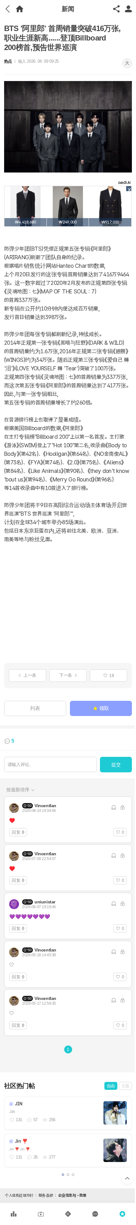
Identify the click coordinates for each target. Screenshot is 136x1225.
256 (52, 1119)
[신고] (113, 807)
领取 (104, 708)
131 (19, 1119)
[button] (63, 1174)
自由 (111, 1086)
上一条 (29, 675)
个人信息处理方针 (19, 1195)
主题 (125, 1086)
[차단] (122, 807)
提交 (116, 764)
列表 (35, 708)
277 (52, 1157)
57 (36, 1119)
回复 (18, 832)
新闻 (68, 8)
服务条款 (46, 1195)
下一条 (65, 675)
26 (36, 1157)
